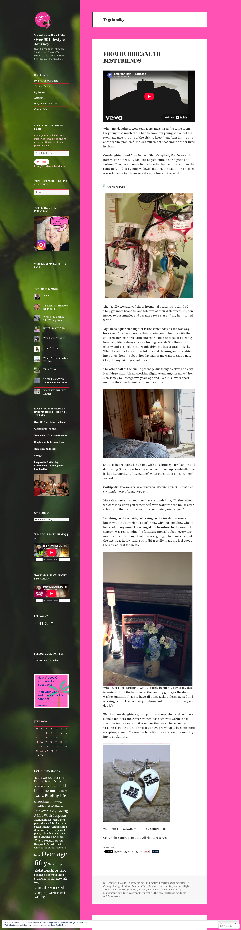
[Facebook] (41, 623)
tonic (183, 893)
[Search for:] (51, 192)
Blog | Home (41, 75)
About (46, 295)
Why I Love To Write (45, 103)
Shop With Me (42, 86)
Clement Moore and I (45, 428)
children (126, 886)
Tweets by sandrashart (47, 660)
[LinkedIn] (51, 623)
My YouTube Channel (46, 80)
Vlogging (40, 892)
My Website (40, 92)
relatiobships (171, 893)
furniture (120, 889)
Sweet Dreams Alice (54, 328)
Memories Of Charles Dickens (50, 435)
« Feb (41, 755)
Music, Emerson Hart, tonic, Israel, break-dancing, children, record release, (50, 848)
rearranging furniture (115, 893)
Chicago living (111, 886)
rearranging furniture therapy (146, 893)
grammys (131, 889)
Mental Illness (42, 819)
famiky (168, 886)
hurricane (153, 889)
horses (142, 889)
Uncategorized (49, 887)
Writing (39, 897)
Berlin (57, 781)
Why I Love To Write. (54, 338)
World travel (57, 892)
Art (45, 777)
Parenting (55, 864)
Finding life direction (157, 883)
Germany (57, 802)
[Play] (39, 559)
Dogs (64, 791)
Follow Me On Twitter (49, 653)
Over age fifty (177, 883)
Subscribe (41, 162)
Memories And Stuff (45, 448)
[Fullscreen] (67, 559)
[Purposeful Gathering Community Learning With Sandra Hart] (51, 486)
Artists (48, 781)
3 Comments (113, 896)
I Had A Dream (51, 348)
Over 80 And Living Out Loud (50, 422)
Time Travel (50, 369)
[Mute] (62, 559)
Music (38, 840)
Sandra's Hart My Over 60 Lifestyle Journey (49, 39)
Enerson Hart (156, 886)
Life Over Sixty (45, 811)
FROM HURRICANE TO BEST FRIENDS (131, 57)
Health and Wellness (48, 806)
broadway (40, 786)
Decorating (137, 883)
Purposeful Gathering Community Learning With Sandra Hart (48, 465)
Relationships (46, 870)
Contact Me (40, 109)
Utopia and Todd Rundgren (49, 442)
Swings (38, 455)
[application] (51, 552)
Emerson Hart (139, 886)
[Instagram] (36, 623)
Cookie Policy (61, 925)
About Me (39, 97)
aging (38, 777)
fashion (39, 796)
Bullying (51, 786)
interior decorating (170, 889)
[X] (46, 623)
